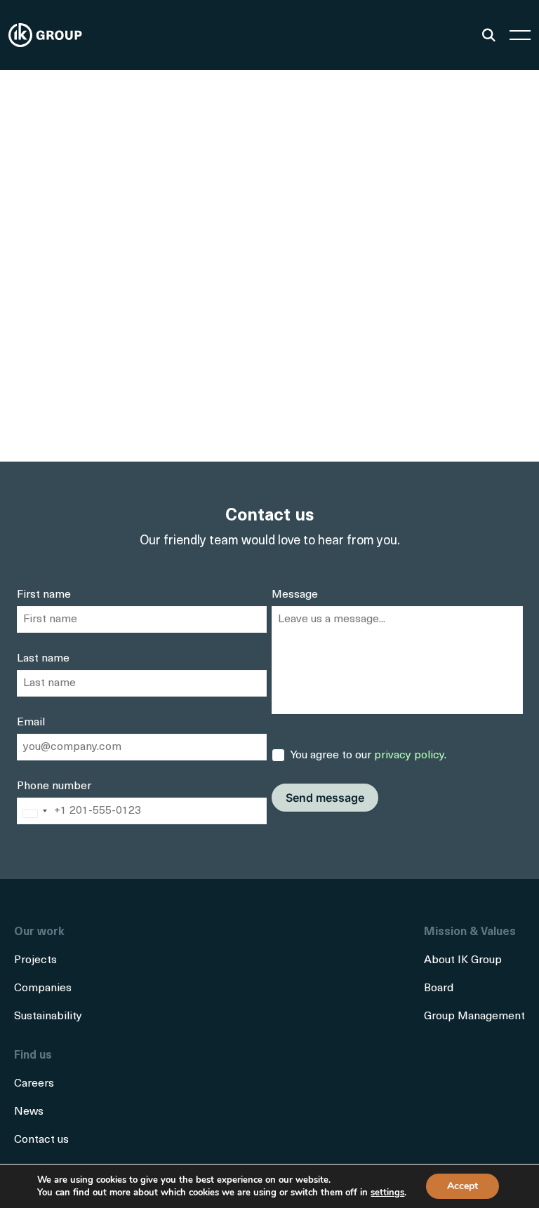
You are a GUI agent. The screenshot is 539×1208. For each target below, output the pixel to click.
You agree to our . (368, 755)
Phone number (54, 786)
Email (31, 722)
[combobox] (34, 813)
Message (295, 594)
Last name (43, 658)
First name (44, 594)
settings (387, 1192)
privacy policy (409, 755)
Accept (462, 1186)
